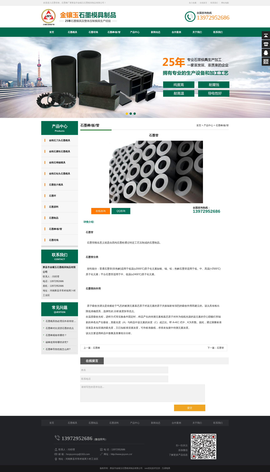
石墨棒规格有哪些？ (56, 335)
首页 (51, 32)
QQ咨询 (121, 211)
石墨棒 (96, 347)
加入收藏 (192, 3)
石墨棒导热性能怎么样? (58, 349)
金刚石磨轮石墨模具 (59, 151)
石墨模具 (72, 32)
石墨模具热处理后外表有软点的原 (63, 321)
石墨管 (220, 347)
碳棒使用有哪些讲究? (57, 342)
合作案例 (176, 32)
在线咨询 (101, 211)
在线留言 (203, 3)
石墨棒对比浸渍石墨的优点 (60, 328)
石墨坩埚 (93, 32)
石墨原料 (53, 206)
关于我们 (197, 32)
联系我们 (214, 3)
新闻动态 (155, 32)
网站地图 (225, 3)
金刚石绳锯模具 (57, 162)
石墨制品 (53, 218)
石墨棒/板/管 (114, 32)
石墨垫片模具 (56, 184)
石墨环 (52, 195)
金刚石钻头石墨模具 (59, 173)
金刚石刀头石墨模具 (59, 140)
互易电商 (166, 468)
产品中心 (135, 32)
